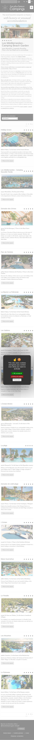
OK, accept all (17, 373)
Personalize (17, 380)
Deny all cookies (18, 376)
